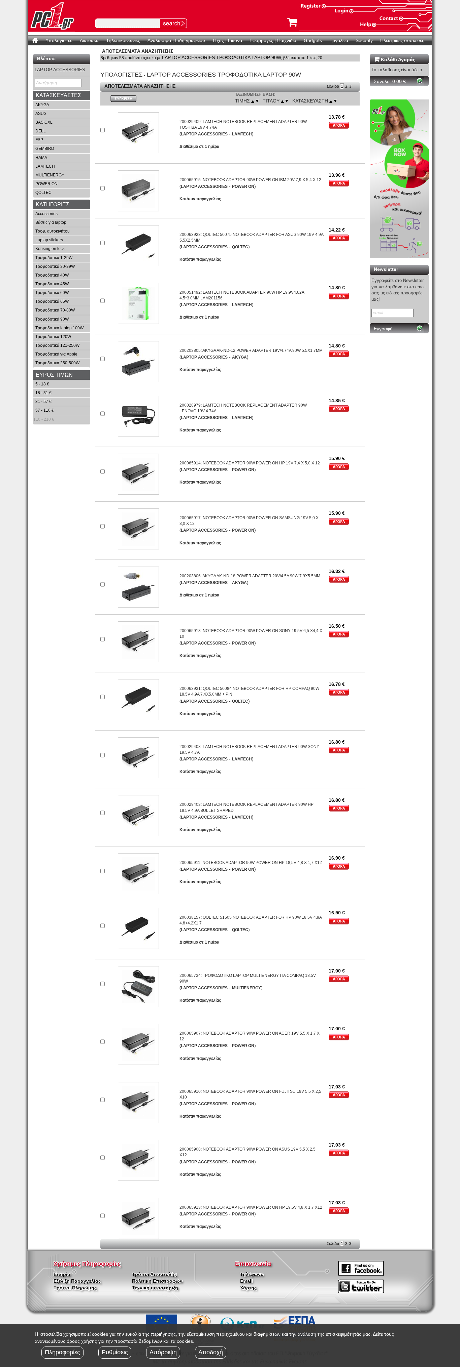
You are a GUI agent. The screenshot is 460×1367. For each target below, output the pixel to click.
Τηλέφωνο (252, 1274)
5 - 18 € (42, 384)
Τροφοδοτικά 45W (52, 284)
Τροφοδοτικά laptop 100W (59, 328)
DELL (40, 131)
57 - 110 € (44, 410)
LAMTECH (45, 166)
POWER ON (46, 183)
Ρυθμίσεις (115, 1352)
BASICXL (44, 122)
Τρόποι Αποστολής (154, 1274)
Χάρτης (248, 1287)
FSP (39, 139)
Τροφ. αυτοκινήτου (52, 231)
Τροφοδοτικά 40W (52, 275)
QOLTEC (43, 192)
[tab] (61, 95)
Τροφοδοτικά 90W (52, 319)
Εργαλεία (338, 40)
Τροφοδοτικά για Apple (56, 354)
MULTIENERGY (49, 175)
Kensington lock (50, 248)
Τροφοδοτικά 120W (53, 336)
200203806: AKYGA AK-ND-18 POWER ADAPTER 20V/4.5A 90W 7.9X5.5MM (249, 576)
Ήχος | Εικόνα (227, 40)
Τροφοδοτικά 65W (52, 301)
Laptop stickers (49, 240)
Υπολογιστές (58, 40)
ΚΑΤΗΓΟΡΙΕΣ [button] (52, 204)
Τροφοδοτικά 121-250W (57, 345)
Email (246, 1281)
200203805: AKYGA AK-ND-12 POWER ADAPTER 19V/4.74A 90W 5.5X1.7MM (251, 350)
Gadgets (313, 40)
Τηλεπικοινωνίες (123, 40)
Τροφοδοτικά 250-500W (57, 363)
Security (364, 40)
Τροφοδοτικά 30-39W (55, 266)
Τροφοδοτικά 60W (52, 292)
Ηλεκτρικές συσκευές (402, 40)
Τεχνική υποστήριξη (155, 1287)
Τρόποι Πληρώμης (75, 1287)
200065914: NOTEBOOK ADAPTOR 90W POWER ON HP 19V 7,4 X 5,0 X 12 (249, 463)
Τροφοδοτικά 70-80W (55, 310)
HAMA (41, 157)
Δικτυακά (89, 40)
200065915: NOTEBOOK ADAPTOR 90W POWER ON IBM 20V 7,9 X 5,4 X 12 (250, 179)
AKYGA (42, 104)
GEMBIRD (44, 148)
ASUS (40, 113)
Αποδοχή (210, 1352)
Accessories (46, 213)
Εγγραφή (383, 328)
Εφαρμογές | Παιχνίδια (273, 40)
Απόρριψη (163, 1352)
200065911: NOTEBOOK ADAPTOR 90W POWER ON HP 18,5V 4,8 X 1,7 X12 (250, 862)
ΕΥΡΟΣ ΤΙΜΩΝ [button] (54, 375)
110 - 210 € (43, 419)
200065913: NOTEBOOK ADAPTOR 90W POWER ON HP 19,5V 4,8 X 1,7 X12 (250, 1207)
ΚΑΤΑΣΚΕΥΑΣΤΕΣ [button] (58, 95)
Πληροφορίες (62, 1352)
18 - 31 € (43, 392)
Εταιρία (62, 1274)
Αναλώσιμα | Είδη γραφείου (176, 40)
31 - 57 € (43, 401)
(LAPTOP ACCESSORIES (203, 134)
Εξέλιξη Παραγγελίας (77, 1281)
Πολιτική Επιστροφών (157, 1281)
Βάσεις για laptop (50, 222)
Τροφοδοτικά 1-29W (53, 257)
